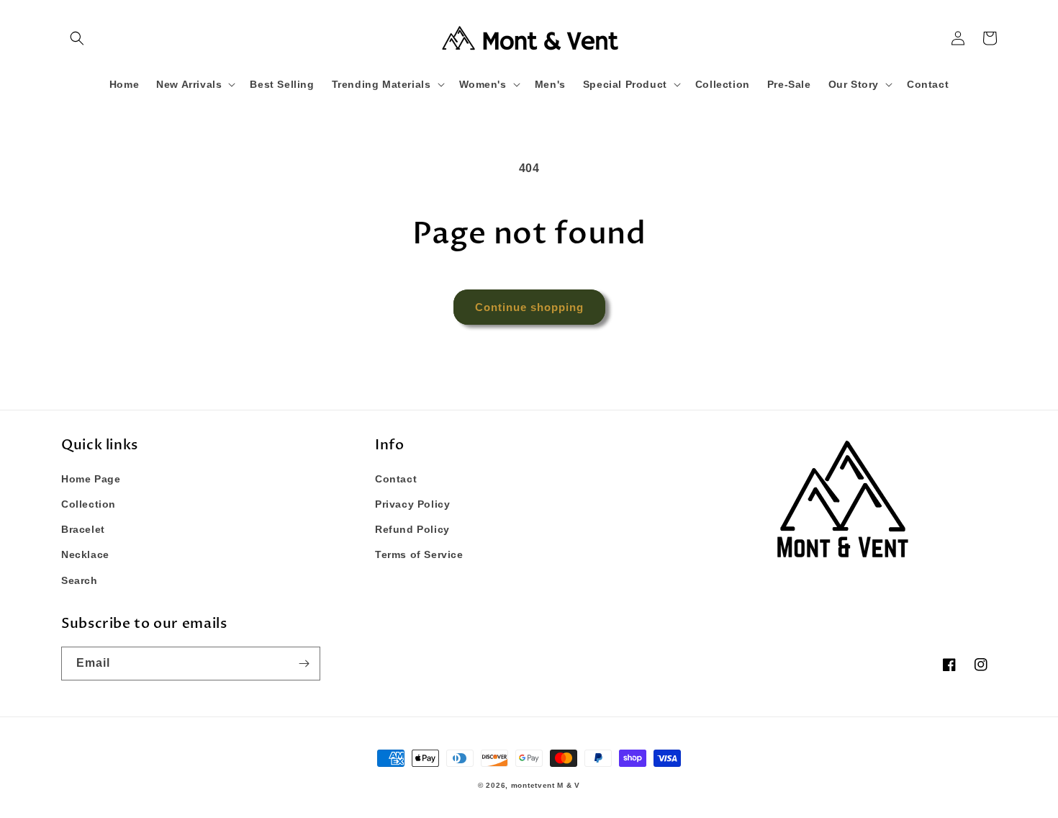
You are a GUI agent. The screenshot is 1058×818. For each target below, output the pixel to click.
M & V (568, 785)
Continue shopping (529, 307)
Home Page (90, 479)
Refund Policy (412, 529)
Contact (396, 479)
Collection (88, 504)
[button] (77, 38)
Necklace (85, 554)
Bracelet (83, 529)
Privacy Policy (412, 504)
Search (79, 580)
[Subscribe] (304, 663)
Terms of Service (419, 554)
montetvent (533, 785)
